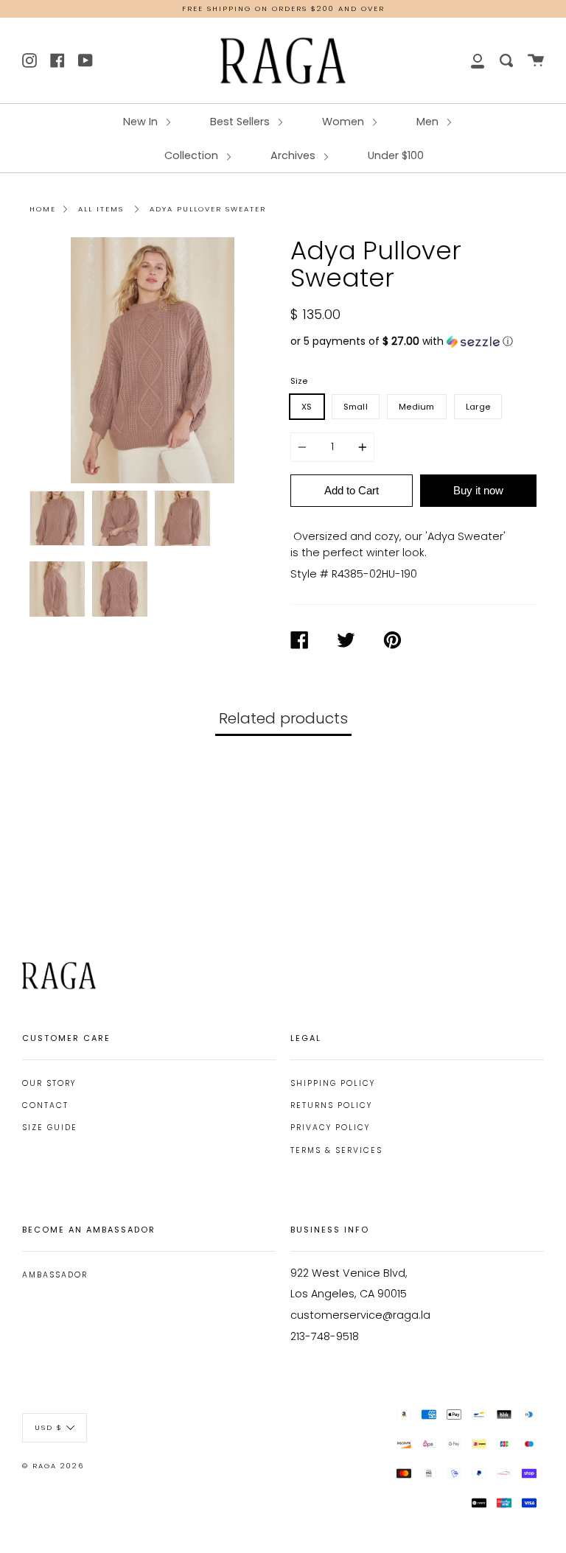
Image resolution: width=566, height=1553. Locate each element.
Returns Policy (331, 1105)
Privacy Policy (330, 1127)
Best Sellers (241, 121)
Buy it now (478, 490)
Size (298, 381)
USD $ (49, 1427)
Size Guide (49, 1127)
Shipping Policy (332, 1083)
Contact (45, 1105)
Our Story (49, 1083)
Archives (294, 155)
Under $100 (396, 155)
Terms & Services (336, 1150)
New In (142, 121)
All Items (101, 209)
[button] (413, 341)
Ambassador (55, 1274)
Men (428, 121)
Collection (192, 155)
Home (42, 209)
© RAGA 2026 (53, 1465)
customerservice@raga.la (360, 1315)
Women (344, 121)
